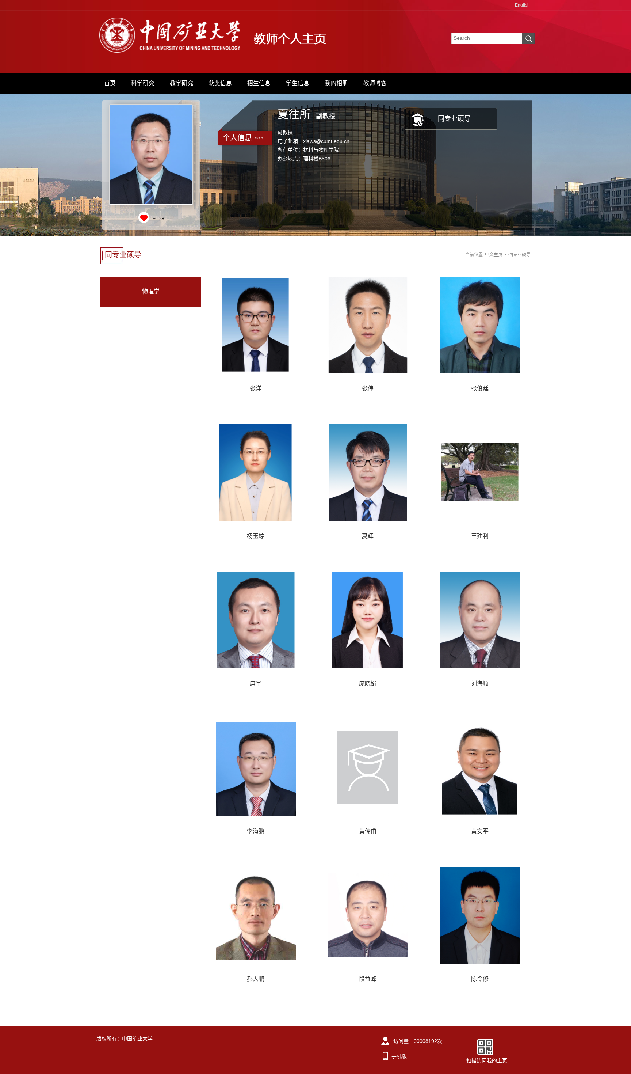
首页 (110, 83)
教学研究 (181, 83)
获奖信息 (220, 83)
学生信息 (297, 83)
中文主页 (493, 254)
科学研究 (142, 83)
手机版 (399, 1056)
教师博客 (375, 83)
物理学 (151, 291)
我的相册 (336, 83)
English (522, 5)
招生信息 (259, 83)
